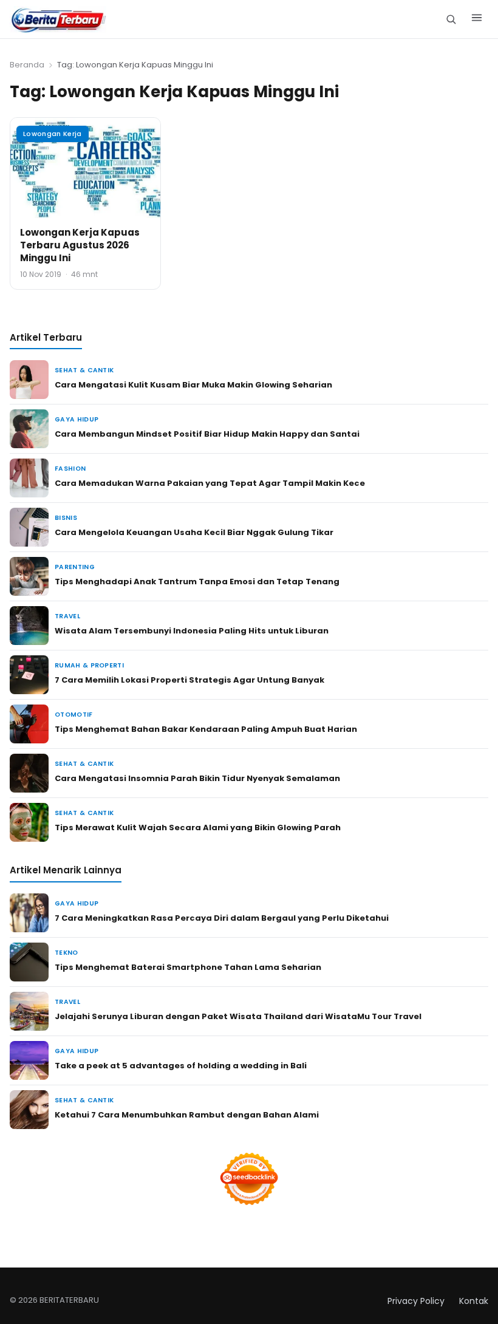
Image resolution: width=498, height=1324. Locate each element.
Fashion (70, 468)
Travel (67, 616)
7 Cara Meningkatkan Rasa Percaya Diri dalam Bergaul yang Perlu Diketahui (222, 918)
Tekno (66, 952)
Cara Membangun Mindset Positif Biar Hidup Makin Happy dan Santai (207, 434)
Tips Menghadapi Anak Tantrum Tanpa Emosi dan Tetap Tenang (197, 581)
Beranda (27, 64)
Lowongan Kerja (52, 133)
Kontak (473, 1301)
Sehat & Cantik (84, 370)
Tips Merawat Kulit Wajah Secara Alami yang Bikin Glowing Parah (198, 827)
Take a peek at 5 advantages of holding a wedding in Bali (181, 1065)
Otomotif (74, 714)
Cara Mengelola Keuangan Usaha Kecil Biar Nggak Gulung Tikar (194, 532)
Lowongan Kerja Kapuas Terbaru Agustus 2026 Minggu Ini (80, 245)
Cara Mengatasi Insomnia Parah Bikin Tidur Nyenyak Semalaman (197, 778)
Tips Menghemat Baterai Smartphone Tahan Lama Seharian (188, 967)
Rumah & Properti (89, 665)
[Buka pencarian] (451, 19)
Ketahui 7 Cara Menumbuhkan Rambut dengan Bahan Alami (187, 1115)
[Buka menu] (476, 19)
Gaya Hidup (76, 419)
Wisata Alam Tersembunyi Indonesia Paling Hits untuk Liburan (192, 630)
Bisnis (66, 517)
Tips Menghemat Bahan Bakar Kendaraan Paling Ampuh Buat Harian (206, 729)
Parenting (75, 567)
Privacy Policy (416, 1301)
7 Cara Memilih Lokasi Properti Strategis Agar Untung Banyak (189, 680)
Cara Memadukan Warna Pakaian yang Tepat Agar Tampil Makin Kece (210, 483)
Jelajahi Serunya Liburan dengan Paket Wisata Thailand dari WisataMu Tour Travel (238, 1016)
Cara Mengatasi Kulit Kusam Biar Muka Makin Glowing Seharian (193, 385)
